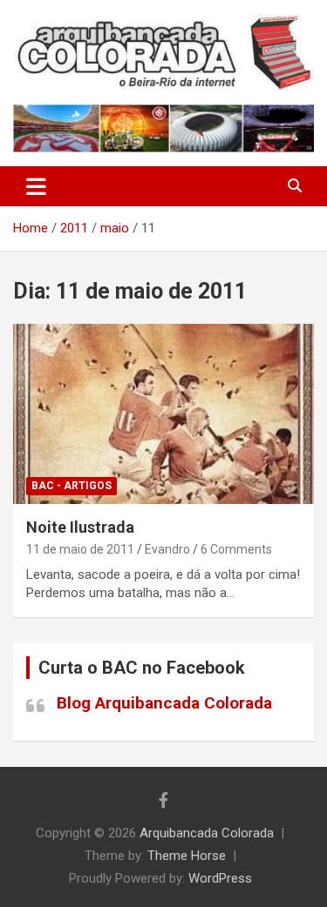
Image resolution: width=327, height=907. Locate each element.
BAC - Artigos (71, 486)
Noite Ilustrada (80, 527)
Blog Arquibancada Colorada (164, 703)
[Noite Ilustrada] (163, 413)
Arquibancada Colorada (207, 833)
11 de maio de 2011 (80, 549)
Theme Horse (186, 855)
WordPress (220, 878)
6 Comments (236, 549)
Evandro (167, 549)
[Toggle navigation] (36, 186)
